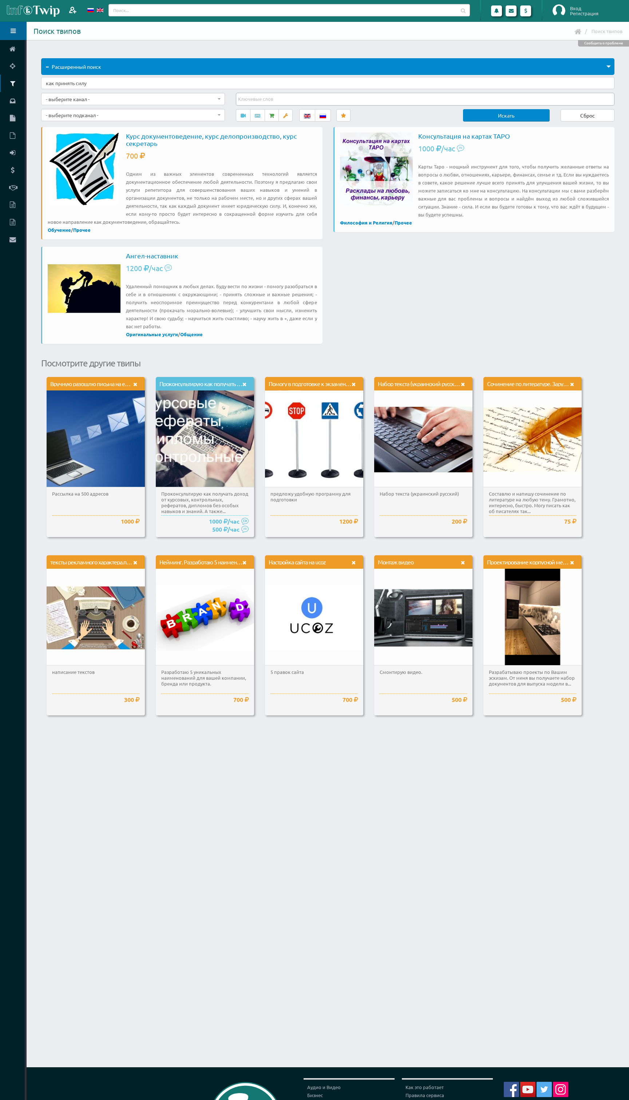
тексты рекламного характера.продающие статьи (109, 561)
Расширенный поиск (76, 66)
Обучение (59, 230)
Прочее (82, 230)
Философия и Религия (366, 222)
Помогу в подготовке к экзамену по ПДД (318, 383)
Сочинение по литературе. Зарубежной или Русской (550, 383)
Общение (191, 334)
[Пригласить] (72, 10)
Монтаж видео (396, 561)
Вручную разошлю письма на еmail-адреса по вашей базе (119, 383)
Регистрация (584, 13)
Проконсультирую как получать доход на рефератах (222, 383)
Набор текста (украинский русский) (420, 383)
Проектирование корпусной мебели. (532, 561)
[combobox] (133, 99)
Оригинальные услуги (152, 334)
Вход (575, 8)
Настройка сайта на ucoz (297, 561)
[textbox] (256, 99)
